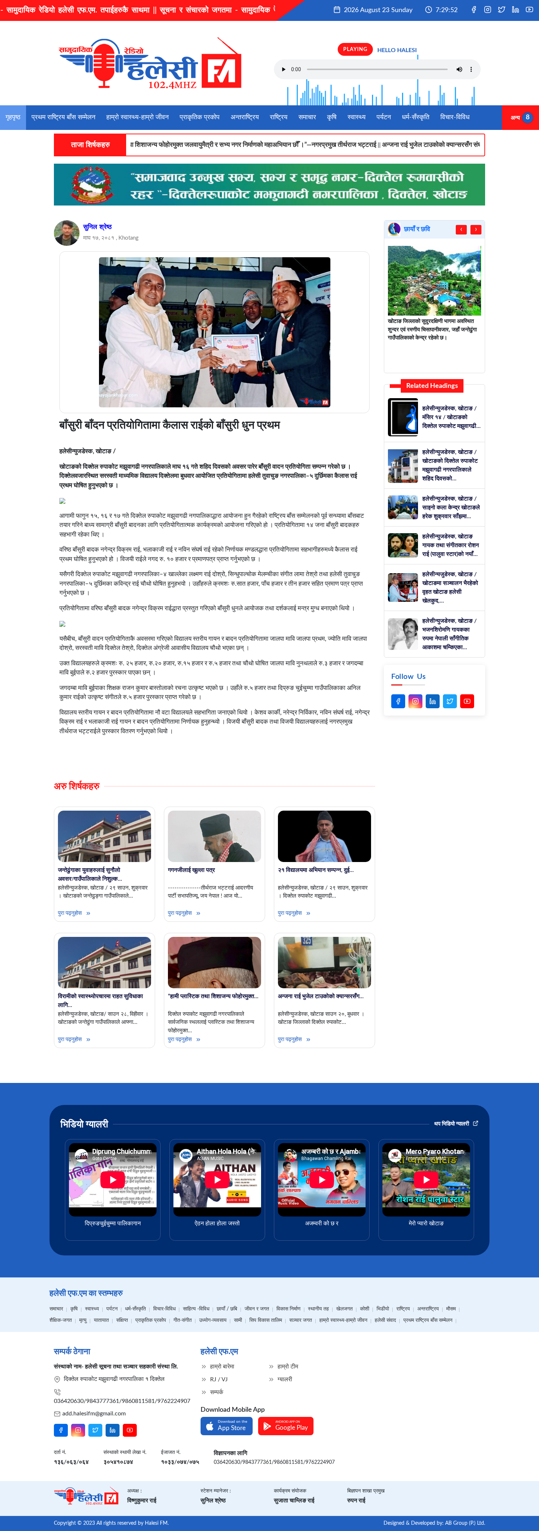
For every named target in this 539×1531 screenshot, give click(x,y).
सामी (238, 1320)
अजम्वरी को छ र (321, 1223)
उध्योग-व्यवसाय (213, 1320)
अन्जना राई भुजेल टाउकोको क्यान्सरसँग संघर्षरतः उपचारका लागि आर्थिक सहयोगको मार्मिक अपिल (425, 145)
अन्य (515, 117)
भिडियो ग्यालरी (84, 1124)
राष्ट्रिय (278, 117)
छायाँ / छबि (227, 1309)
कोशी (364, 1309)
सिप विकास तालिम (265, 1320)
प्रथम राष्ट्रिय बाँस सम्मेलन (63, 117)
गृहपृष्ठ (13, 117)
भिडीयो (383, 1309)
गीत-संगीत (182, 1320)
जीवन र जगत (257, 1309)
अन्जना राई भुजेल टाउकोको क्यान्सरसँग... (321, 996)
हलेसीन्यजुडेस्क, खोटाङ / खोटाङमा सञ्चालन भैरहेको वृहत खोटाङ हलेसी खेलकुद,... (450, 587)
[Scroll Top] (519, 1515)
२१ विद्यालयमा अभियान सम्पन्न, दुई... (316, 870)
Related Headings (432, 386)
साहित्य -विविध (196, 1309)
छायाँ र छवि (417, 229)
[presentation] (461, 229)
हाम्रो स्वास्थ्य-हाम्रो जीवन (137, 117)
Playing (355, 49)
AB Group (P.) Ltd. (465, 1523)
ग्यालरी (284, 1379)
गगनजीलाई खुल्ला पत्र (191, 870)
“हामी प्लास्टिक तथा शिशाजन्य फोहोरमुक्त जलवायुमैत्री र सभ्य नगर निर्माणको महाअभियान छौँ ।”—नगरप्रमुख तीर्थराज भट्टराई (165, 145)
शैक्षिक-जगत (61, 1320)
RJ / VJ (218, 1379)
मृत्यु (83, 1320)
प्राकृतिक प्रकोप (200, 117)
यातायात (101, 1320)
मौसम (451, 1309)
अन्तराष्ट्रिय (245, 117)
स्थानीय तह (318, 1309)
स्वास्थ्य (357, 117)
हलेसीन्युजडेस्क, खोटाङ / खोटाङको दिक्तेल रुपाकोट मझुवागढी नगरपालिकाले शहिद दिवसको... (450, 465)
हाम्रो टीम (287, 1367)
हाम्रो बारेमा (221, 1367)
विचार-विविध (455, 117)
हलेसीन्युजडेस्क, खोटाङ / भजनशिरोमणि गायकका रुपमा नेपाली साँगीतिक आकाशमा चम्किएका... (449, 634)
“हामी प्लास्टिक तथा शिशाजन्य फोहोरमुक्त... (213, 996)
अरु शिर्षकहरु (76, 786)
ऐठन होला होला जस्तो (217, 1223)
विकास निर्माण (288, 1309)
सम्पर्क (216, 1392)
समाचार (307, 117)
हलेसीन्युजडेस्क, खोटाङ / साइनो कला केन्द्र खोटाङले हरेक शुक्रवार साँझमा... (451, 507)
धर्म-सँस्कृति (415, 117)
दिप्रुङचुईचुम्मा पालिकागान (113, 1223)
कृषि (332, 117)
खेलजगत (344, 1309)
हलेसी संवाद (385, 1320)
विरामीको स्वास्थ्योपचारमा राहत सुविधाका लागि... (100, 1000)
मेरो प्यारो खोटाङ (426, 1223)
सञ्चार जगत (300, 1320)
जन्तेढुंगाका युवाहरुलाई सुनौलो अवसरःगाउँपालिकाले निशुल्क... (90, 874)
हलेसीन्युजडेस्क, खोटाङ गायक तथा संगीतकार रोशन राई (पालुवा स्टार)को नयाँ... (450, 545)
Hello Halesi (397, 50)
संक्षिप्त (122, 1320)
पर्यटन (384, 117)
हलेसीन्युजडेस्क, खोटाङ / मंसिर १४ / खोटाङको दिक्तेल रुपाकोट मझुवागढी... (451, 417)
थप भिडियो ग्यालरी (452, 1124)
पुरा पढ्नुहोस (70, 913)
